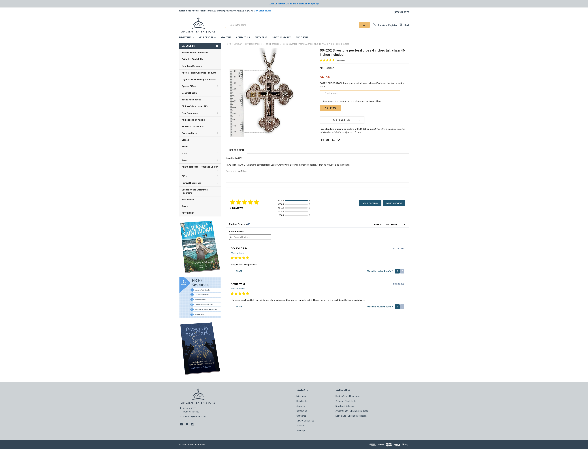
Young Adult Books (191, 99)
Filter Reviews (236, 231)
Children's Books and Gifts (195, 106)
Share (238, 271)
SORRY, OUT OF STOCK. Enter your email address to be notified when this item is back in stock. (362, 85)
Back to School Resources (195, 52)
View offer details (262, 10)
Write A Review (394, 203)
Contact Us (243, 37)
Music (185, 146)
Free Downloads (190, 113)
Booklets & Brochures (193, 126)
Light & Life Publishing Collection (199, 79)
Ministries (185, 37)
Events (185, 206)
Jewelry (186, 160)
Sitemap (300, 430)
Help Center (206, 37)
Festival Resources (191, 183)
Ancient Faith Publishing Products (199, 73)
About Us (226, 37)
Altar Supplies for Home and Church (200, 167)
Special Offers (189, 86)
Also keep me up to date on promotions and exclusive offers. (352, 101)
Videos (185, 140)
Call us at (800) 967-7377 (195, 416)
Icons (184, 153)
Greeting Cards (189, 133)
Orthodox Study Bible (192, 59)
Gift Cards (261, 37)
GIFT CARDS (188, 213)
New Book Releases (192, 66)
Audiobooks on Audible (193, 120)
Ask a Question (370, 203)
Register (392, 25)
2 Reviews (340, 60)
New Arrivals (188, 199)
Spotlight (302, 37)
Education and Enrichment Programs (195, 191)
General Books (189, 93)
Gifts (184, 176)
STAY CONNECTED (281, 37)
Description (236, 150)
